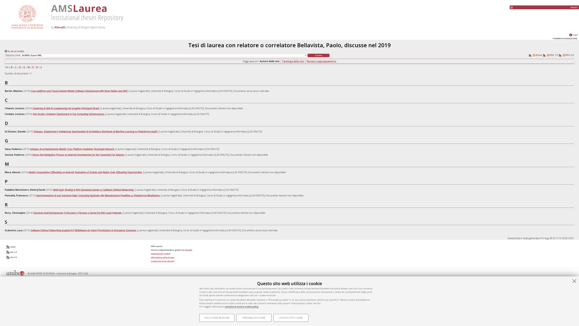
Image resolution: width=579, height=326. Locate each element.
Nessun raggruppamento (321, 61)
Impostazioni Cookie (160, 253)
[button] (318, 55)
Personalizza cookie (254, 317)
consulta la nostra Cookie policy (242, 306)
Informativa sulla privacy (163, 257)
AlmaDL (574, 7)
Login (575, 34)
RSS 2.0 (569, 55)
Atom (538, 55)
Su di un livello (15, 51)
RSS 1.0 (553, 55)
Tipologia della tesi (293, 61)
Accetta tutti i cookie (291, 317)
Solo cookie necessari (216, 317)
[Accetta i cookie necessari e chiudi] (574, 281)
